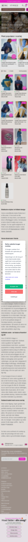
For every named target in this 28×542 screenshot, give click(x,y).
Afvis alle (14, 291)
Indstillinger (14, 297)
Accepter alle (14, 286)
